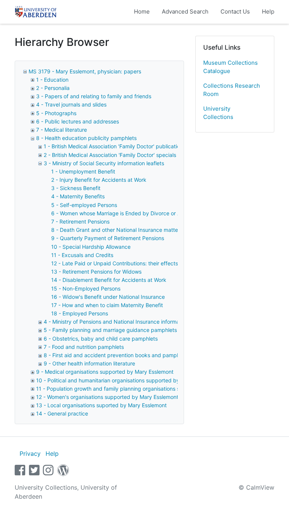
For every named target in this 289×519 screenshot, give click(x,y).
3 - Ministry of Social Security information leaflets (104, 163)
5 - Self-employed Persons (84, 205)
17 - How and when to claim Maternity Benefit (107, 305)
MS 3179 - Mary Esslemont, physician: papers (85, 71)
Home (142, 11)
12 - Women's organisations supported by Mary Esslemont (107, 397)
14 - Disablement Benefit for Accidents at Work (108, 280)
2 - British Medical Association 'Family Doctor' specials (110, 155)
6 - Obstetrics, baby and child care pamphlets (101, 338)
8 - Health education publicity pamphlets (86, 138)
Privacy (30, 453)
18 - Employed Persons (79, 313)
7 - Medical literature (61, 129)
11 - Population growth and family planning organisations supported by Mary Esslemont (143, 388)
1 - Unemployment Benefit (83, 171)
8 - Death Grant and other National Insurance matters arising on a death (139, 230)
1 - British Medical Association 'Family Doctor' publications (115, 146)
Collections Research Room (231, 90)
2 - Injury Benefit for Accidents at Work (98, 180)
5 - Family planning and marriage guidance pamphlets (110, 330)
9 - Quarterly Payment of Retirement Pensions (107, 238)
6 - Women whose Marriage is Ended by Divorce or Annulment (127, 213)
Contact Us (235, 11)
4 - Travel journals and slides (71, 104)
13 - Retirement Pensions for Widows (96, 271)
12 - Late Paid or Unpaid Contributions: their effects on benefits (129, 263)
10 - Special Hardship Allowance (91, 247)
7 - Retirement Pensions (80, 221)
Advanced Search (185, 11)
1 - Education (52, 79)
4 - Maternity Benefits (78, 196)
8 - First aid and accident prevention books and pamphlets (116, 355)
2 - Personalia (53, 88)
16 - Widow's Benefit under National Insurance (108, 297)
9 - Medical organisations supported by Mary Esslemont (104, 371)
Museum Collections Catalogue (230, 67)
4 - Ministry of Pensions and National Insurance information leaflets (126, 321)
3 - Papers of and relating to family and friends (93, 96)
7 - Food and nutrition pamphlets (84, 347)
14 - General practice (62, 413)
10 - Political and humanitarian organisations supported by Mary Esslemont (128, 380)
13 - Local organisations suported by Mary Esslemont (101, 405)
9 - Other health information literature (89, 363)
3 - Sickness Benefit (75, 188)
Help (268, 11)
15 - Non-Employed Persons (85, 288)
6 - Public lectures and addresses (77, 121)
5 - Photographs (56, 113)
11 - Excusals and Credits (82, 255)
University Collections (218, 113)
